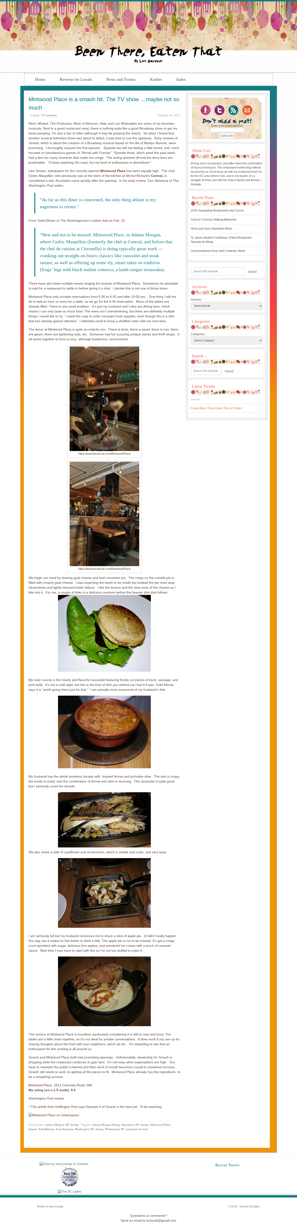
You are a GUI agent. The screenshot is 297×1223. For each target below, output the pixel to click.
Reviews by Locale (76, 79)
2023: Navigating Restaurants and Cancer (217, 210)
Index (181, 79)
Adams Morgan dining (106, 1124)
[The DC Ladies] (69, 1191)
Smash (33, 1129)
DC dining (72, 1124)
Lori (36, 115)
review (59, 1098)
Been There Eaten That (148, 36)
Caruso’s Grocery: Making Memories (214, 219)
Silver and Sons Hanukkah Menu (211, 228)
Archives (196, 299)
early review (136, 180)
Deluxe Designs (250, 1206)
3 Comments (49, 115)
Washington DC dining (89, 1129)
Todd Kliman (46, 1129)
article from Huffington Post (58, 1107)
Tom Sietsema (64, 1129)
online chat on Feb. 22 (108, 220)
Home (40, 79)
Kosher (156, 79)
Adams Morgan (54, 1124)
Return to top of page (50, 1206)
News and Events (121, 79)
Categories (198, 334)
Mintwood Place (113, 171)
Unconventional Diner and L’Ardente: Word (218, 251)
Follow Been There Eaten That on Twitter (216, 408)
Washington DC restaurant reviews (126, 1129)
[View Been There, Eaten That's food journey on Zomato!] (63, 1164)
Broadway (128, 1124)
